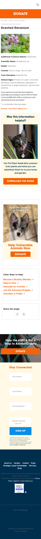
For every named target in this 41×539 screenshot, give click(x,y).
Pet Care (4, 20)
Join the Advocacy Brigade (16, 290)
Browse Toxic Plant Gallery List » (14, 108)
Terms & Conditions (14, 445)
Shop (20, 468)
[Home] (21, 4)
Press (33, 463)
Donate (20, 14)
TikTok (30, 498)
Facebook (10, 498)
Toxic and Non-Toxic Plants (11, 24)
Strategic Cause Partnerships (15, 465)
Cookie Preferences (26, 481)
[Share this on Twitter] (24, 314)
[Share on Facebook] (17, 314)
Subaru (20, 516)
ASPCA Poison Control (17, 20)
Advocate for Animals (14, 286)
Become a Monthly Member (17, 279)
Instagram (25, 498)
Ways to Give (9, 283)
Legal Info (16, 481)
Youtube (20, 498)
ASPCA (20, 456)
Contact (25, 463)
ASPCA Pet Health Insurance (20, 524)
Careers (17, 463)
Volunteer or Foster (12, 293)
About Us (8, 463)
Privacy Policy (22, 445)
